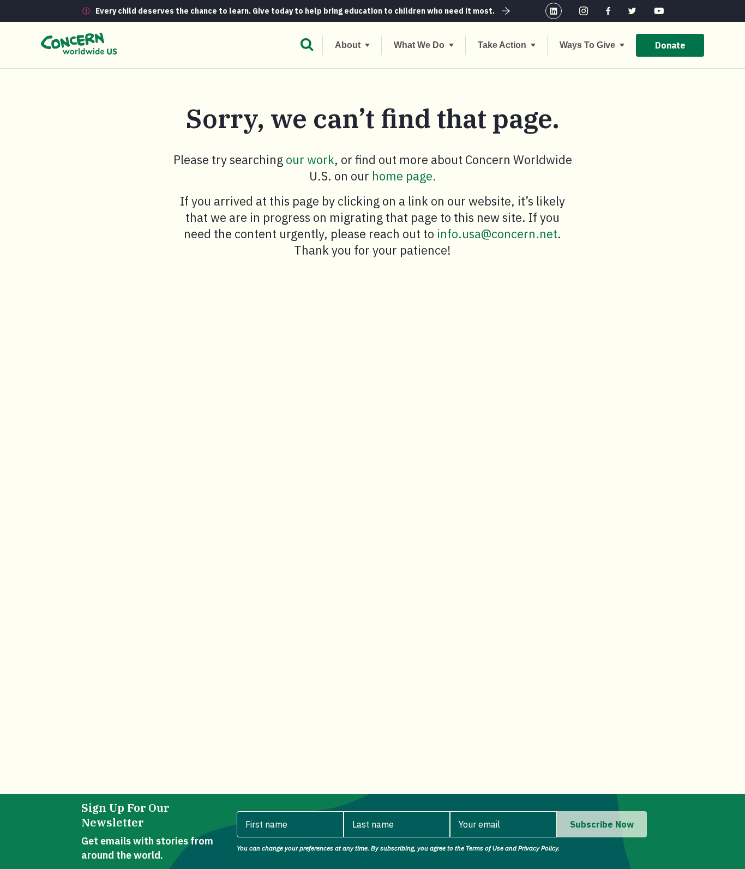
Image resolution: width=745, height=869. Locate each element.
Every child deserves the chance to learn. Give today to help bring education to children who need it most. (295, 11)
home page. (404, 176)
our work (310, 159)
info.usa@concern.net (497, 234)
